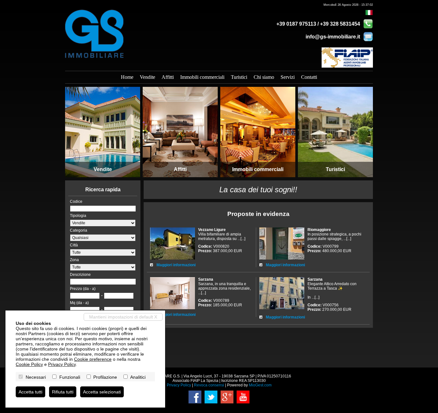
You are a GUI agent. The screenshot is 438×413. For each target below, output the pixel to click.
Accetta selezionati (102, 391)
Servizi (288, 77)
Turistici (239, 77)
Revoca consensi (209, 385)
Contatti (309, 77)
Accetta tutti (30, 391)
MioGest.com (260, 385)
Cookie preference (93, 359)
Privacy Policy (179, 385)
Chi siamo (264, 77)
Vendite (147, 77)
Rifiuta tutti (62, 391)
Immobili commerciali (202, 77)
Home (127, 77)
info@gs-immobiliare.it (333, 36)
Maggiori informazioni (176, 265)
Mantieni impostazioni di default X (123, 316)
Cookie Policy (29, 364)
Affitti (168, 77)
